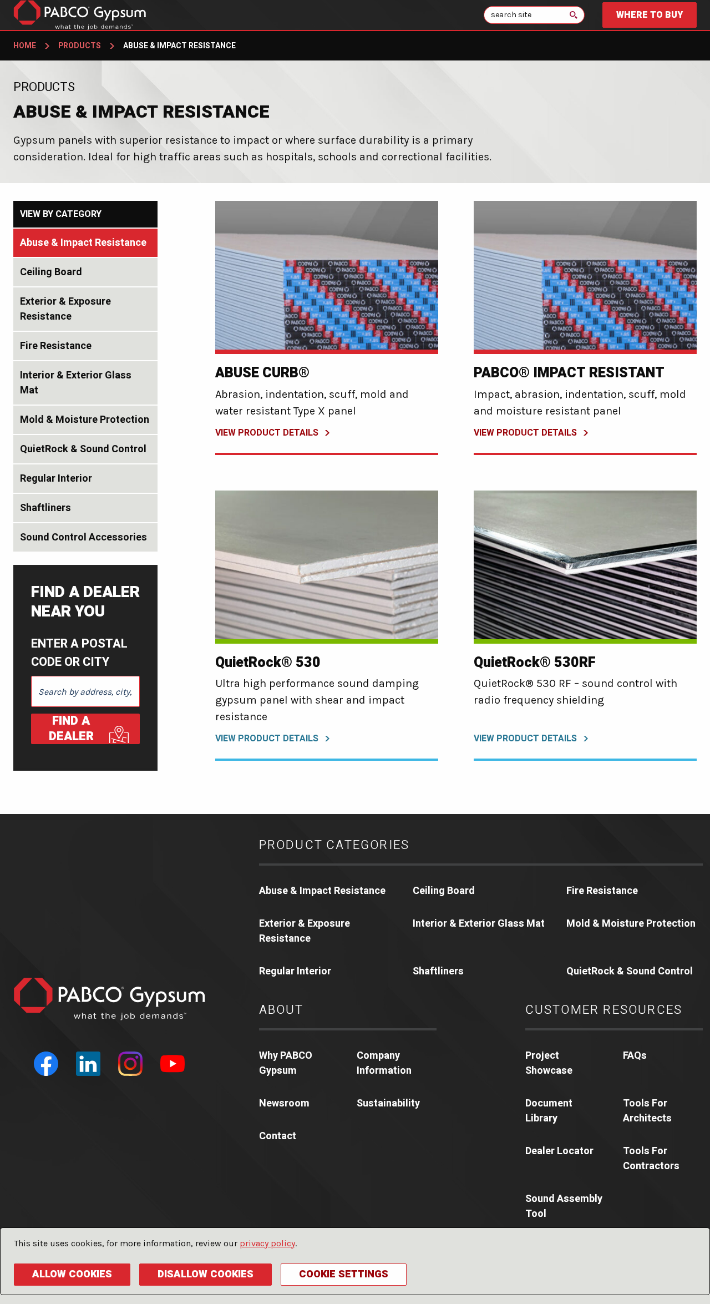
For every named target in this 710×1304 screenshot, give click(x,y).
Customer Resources (604, 1010)
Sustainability (388, 1103)
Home (24, 46)
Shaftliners (45, 508)
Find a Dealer (71, 729)
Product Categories (334, 845)
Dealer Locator (559, 1151)
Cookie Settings (343, 1274)
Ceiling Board (51, 272)
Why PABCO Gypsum (285, 1063)
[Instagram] (130, 1064)
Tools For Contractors (651, 1159)
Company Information (384, 1063)
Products (79, 46)
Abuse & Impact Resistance (83, 242)
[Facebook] (46, 1064)
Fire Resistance (56, 345)
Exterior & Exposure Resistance (65, 309)
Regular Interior (56, 478)
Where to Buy (649, 15)
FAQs (635, 1055)
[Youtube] (172, 1064)
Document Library (548, 1111)
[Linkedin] (88, 1064)
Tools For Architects (647, 1111)
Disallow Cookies (205, 1274)
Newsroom (284, 1103)
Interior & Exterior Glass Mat (75, 383)
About (281, 1010)
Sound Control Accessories (83, 537)
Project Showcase (548, 1063)
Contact (277, 1136)
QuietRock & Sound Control (83, 449)
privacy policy (267, 1243)
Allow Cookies (72, 1274)
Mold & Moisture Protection (84, 419)
